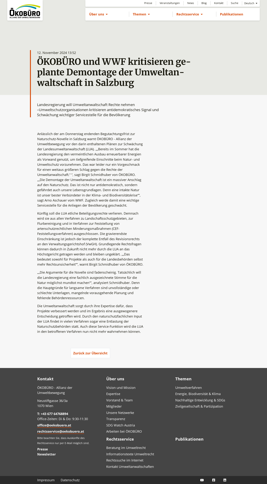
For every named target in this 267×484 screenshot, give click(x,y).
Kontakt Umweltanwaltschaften (130, 466)
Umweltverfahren (188, 387)
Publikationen (231, 14)
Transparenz (115, 419)
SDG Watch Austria (120, 425)
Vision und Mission (120, 387)
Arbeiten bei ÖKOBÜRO (124, 431)
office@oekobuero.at (54, 425)
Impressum (46, 480)
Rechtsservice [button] (189, 14)
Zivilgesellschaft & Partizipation (199, 406)
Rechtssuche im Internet (124, 460)
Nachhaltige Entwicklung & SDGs (200, 400)
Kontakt (218, 3)
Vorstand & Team (119, 400)
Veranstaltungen (170, 3)
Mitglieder (114, 406)
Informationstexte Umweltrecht (130, 454)
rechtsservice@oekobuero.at (60, 431)
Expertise (113, 394)
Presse (148, 3)
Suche (234, 3)
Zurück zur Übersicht (90, 353)
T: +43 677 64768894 (52, 414)
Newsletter (46, 454)
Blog (204, 3)
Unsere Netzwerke (120, 412)
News (190, 3)
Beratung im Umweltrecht (126, 448)
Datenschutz (70, 480)
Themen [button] (141, 14)
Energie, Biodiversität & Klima (198, 394)
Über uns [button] (98, 14)
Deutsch (249, 3)
